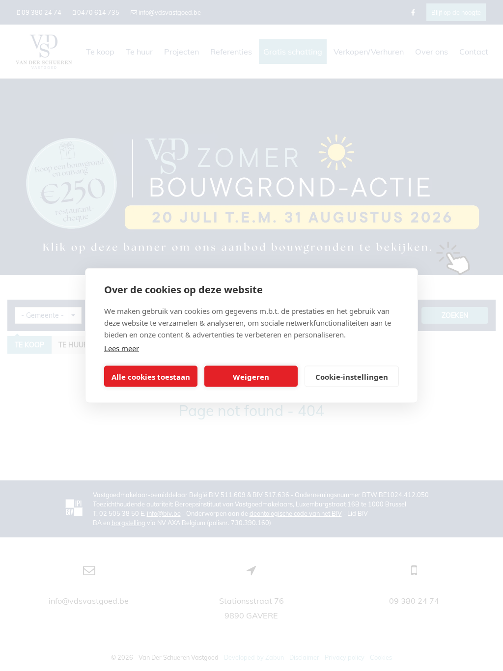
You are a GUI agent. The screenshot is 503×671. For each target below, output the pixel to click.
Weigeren (251, 376)
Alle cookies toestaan (151, 376)
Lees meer (121, 348)
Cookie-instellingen (351, 376)
